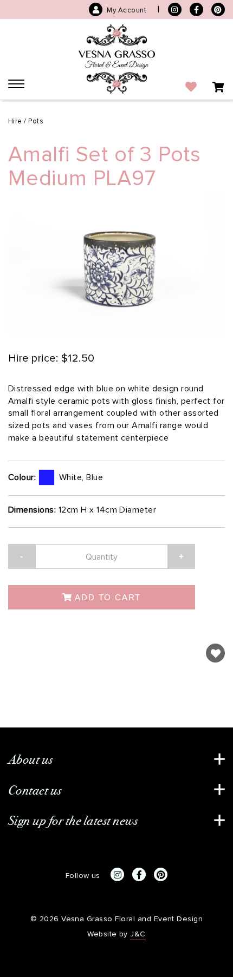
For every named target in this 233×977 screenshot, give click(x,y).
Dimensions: (32, 509)
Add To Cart (107, 597)
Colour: (22, 477)
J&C (137, 934)
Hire (15, 121)
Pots (35, 121)
